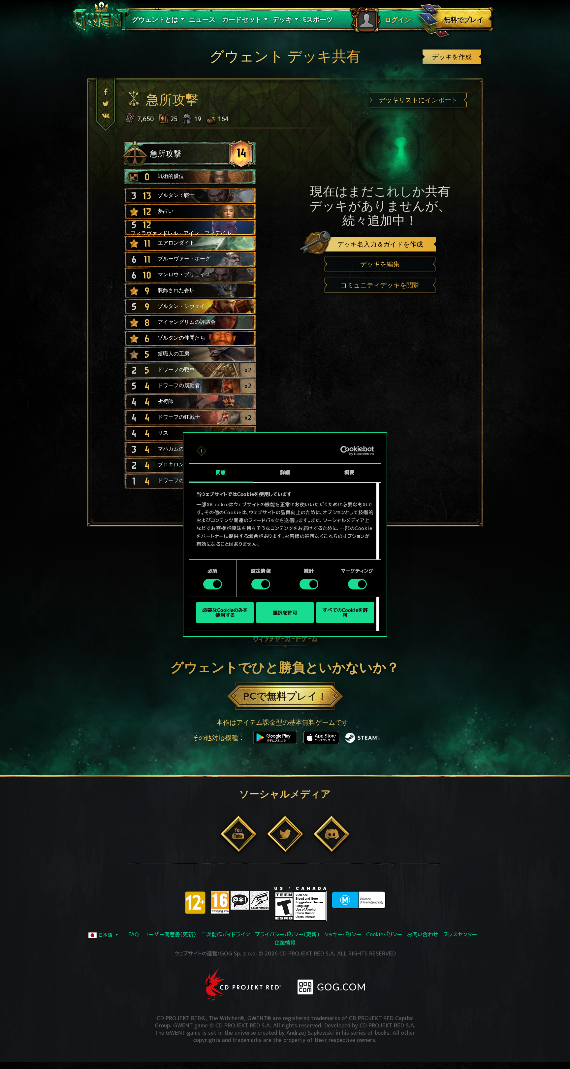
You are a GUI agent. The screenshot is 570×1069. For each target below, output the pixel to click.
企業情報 (285, 942)
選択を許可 (285, 612)
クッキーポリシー (342, 934)
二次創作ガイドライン (225, 934)
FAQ (133, 934)
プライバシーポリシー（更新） (287, 934)
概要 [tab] (349, 472)
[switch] (260, 584)
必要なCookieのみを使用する (225, 612)
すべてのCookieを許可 (345, 612)
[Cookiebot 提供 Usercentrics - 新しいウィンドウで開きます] (345, 451)
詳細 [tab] (285, 472)
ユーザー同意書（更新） (170, 934)
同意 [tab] (221, 472)
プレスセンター (460, 934)
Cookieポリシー (384, 934)
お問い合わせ (422, 934)
